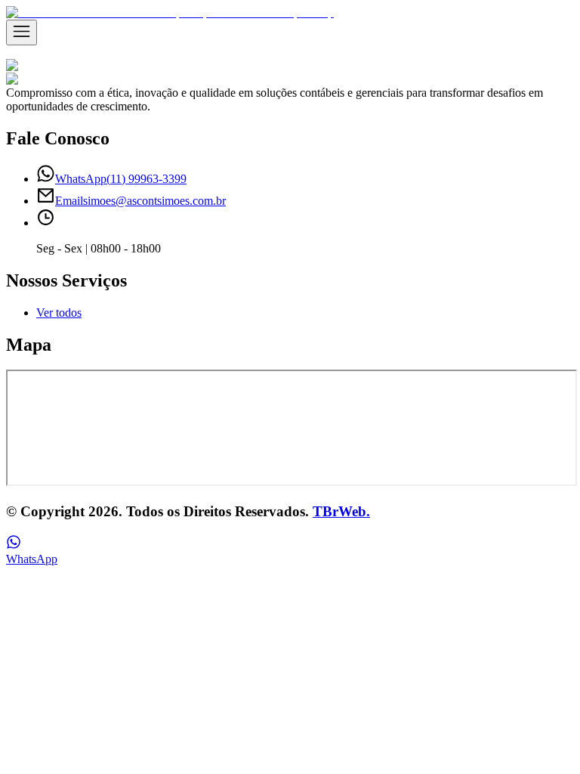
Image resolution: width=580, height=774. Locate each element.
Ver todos (59, 312)
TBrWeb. (341, 511)
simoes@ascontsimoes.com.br (140, 200)
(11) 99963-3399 (121, 178)
